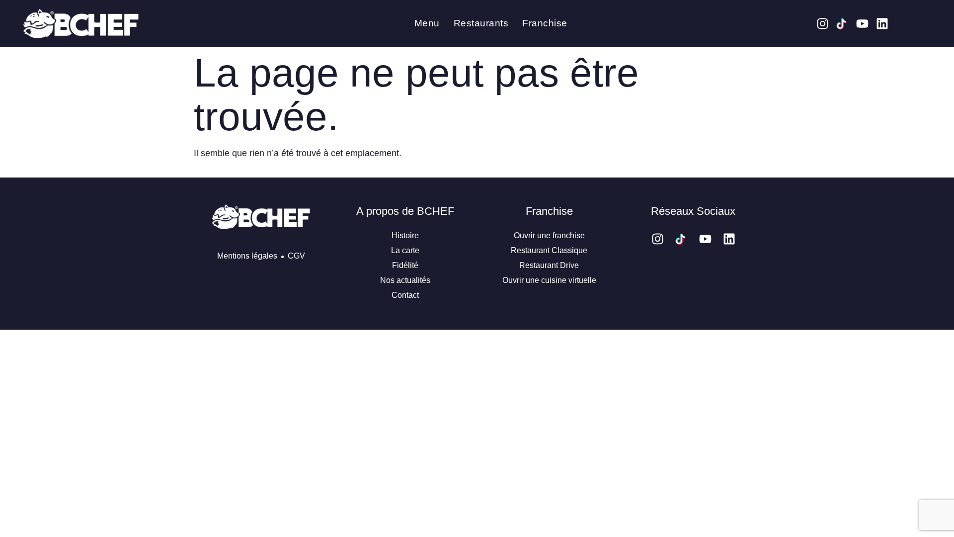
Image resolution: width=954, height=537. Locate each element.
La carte (405, 250)
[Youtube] (862, 23)
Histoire (405, 235)
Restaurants (481, 23)
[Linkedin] (882, 23)
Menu (427, 23)
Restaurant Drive (549, 265)
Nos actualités (405, 280)
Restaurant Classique (549, 250)
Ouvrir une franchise (549, 235)
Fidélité (405, 265)
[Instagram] (822, 23)
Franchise (544, 23)
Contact (405, 295)
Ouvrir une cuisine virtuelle (549, 280)
